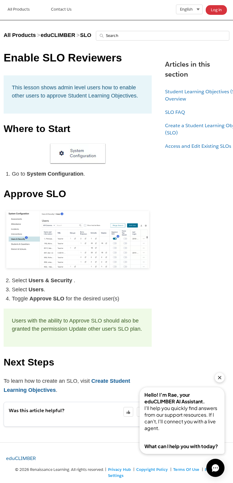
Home (18, 10)
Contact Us (61, 9)
